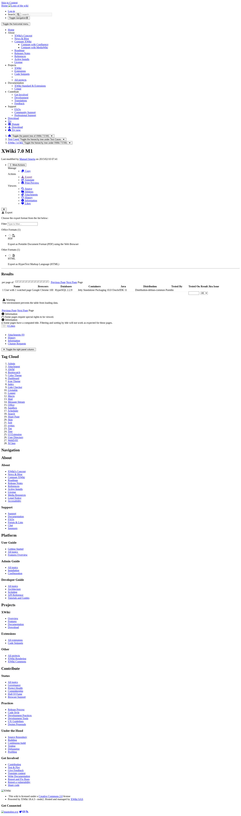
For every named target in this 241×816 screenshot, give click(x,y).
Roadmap (19, 50)
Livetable (13, 390)
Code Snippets (22, 74)
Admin (11, 363)
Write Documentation (19, 776)
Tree (10, 431)
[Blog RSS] (27, 811)
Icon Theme (14, 381)
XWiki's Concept (23, 35)
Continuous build (17, 743)
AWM (11, 369)
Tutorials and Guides (18, 598)
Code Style (13, 712)
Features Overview (18, 554)
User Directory (15, 437)
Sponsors (12, 528)
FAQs (17, 109)
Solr (10, 422)
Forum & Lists (15, 522)
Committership (15, 691)
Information (30, 200)
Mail (10, 399)
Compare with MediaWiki (34, 47)
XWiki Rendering (17, 658)
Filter (4, 223)
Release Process (16, 709)
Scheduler (13, 410)
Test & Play (14, 767)
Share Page (14, 416)
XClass (11, 443)
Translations (20, 100)
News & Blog (21, 38)
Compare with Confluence (34, 44)
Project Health (15, 688)
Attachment (14, 366)
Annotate (29, 179)
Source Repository (17, 737)
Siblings (28, 191)
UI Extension (15, 434)
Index (11, 384)
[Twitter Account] (20, 811)
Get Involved (21, 94)
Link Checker (15, 387)
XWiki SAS (77, 799)
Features (12, 621)
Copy (27, 171)
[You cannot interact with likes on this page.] (4, 326)
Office (11, 404)
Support (12, 513)
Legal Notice (14, 498)
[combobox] (16, 294)
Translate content (16, 773)
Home (11, 29)
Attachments (31, 194)
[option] (124, 240)
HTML (11, 258)
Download (13, 118)
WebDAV (13, 440)
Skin (10, 419)
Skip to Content (9, 2)
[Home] (9, 135)
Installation (13, 570)
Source (28, 188)
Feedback (19, 103)
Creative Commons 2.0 (51, 796)
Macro (11, 396)
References (20, 56)
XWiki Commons (17, 661)
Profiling (12, 751)
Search (11, 14)
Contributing (14, 764)
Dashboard (13, 378)
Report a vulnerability (19, 782)
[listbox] (120, 247)
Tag (10, 428)
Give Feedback (16, 770)
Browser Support (17, 697)
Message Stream (16, 402)
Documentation (16, 516)
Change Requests (17, 343)
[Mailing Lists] (23, 811)
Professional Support (25, 115)
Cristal (17, 88)
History (28, 197)
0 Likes (11, 325)
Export (28, 177)
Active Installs (21, 59)
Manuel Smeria (27, 159)
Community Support (25, 112)
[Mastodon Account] (9, 811)
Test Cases (13, 139)
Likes (27, 203)
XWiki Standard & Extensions (30, 85)
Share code (13, 785)
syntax (11, 425)
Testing (11, 746)
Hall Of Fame (15, 694)
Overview (13, 618)
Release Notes (15, 483)
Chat (10, 525)
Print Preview (31, 182)
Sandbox (12, 407)
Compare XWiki (22, 41)
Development (21, 97)
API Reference (15, 595)
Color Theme (15, 375)
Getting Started (15, 549)
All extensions (15, 640)
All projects (20, 80)
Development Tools (18, 718)
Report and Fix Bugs (19, 779)
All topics (13, 552)
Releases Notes (22, 53)
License (18, 62)
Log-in (11, 11)
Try (9, 121)
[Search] (18, 14)
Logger (11, 393)
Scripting (12, 592)
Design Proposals (17, 724)
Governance (14, 685)
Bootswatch (14, 372)
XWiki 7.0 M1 (15, 142)
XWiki (17, 68)
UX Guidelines (16, 721)
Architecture (14, 589)
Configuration (15, 573)
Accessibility (14, 501)
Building (12, 740)
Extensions (20, 71)
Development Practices (20, 715)
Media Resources (17, 495)
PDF (10, 238)
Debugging (14, 748)
